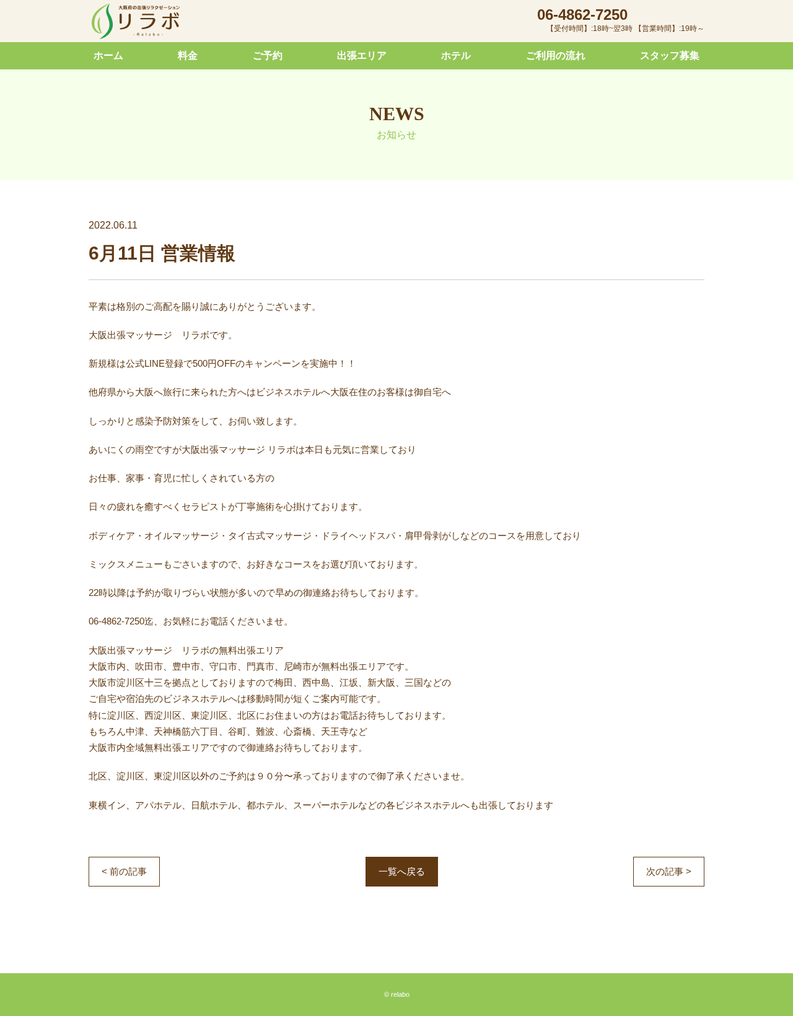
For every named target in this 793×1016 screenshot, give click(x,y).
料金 (188, 55)
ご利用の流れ (555, 55)
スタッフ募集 (669, 55)
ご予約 (268, 55)
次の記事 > (668, 871)
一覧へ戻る (402, 871)
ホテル (456, 55)
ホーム (108, 55)
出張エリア (362, 55)
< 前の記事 (124, 871)
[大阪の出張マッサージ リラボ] (136, 22)
